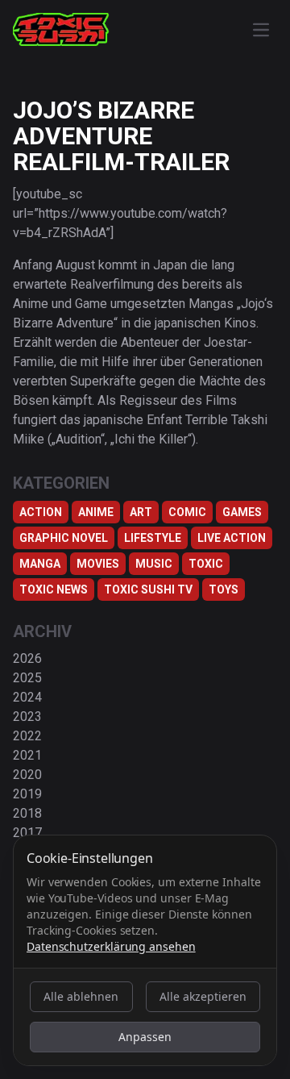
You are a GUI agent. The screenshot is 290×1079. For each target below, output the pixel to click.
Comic (187, 512)
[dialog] (145, 950)
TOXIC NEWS (53, 589)
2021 (27, 755)
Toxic (205, 563)
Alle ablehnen (81, 996)
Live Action (231, 537)
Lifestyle (152, 537)
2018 (27, 813)
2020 (27, 774)
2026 (27, 658)
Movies (98, 563)
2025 (27, 677)
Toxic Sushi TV (148, 589)
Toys (223, 589)
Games (242, 512)
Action (40, 512)
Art (141, 512)
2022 (27, 736)
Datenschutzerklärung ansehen (111, 946)
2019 (27, 794)
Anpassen (145, 1036)
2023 (27, 716)
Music (153, 563)
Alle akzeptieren (203, 996)
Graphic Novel (63, 537)
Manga (39, 563)
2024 (27, 697)
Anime (96, 512)
